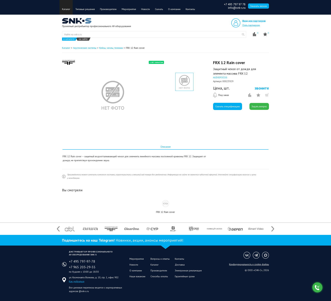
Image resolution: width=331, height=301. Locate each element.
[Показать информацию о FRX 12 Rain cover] (165, 203)
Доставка (180, 264)
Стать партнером (251, 25)
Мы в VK (246, 255)
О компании (174, 9)
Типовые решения (85, 9)
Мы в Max (265, 255)
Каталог (66, 9)
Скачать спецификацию (227, 106)
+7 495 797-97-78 (82, 261)
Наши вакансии (137, 276)
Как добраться (76, 281)
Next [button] (272, 228)
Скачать (159, 9)
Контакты (190, 9)
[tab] (165, 146)
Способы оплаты (159, 276)
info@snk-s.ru (236, 8)
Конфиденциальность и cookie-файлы (249, 264)
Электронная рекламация (188, 270)
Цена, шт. (221, 88)
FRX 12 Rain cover (165, 212)
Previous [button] (58, 228)
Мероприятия (129, 9)
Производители (108, 9)
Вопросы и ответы (160, 258)
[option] (112, 95)
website (243, 34)
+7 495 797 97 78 (234, 4)
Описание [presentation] (166, 146)
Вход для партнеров (253, 20)
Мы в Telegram (256, 255)
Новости (145, 9)
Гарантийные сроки (185, 276)
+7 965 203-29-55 (82, 267)
